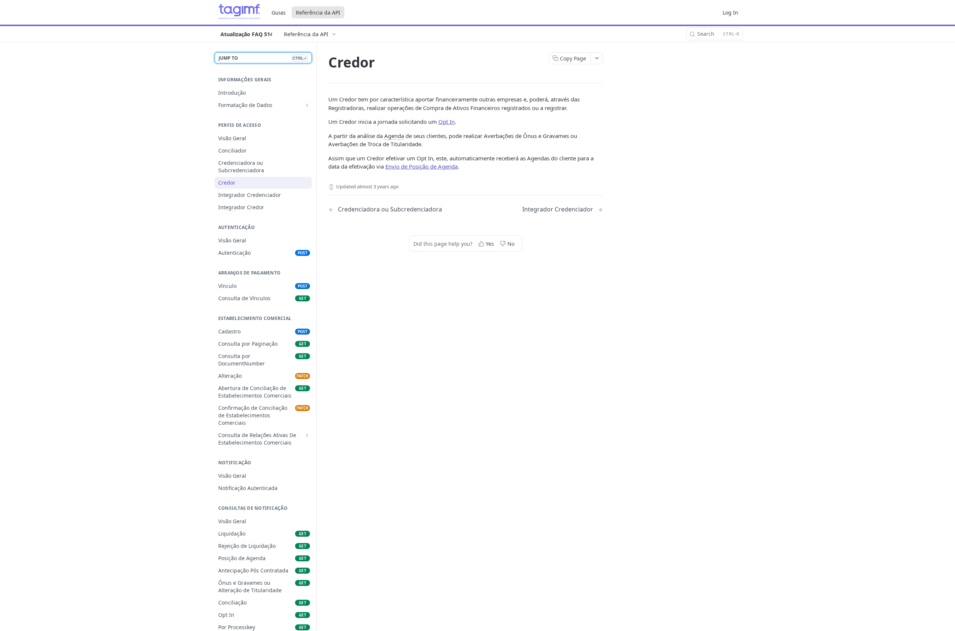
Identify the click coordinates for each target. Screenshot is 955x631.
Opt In (446, 121)
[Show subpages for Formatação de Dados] (307, 105)
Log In (730, 12)
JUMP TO (262, 58)
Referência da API (318, 12)
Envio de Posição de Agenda (421, 166)
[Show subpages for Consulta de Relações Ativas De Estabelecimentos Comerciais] (307, 435)
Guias (279, 12)
